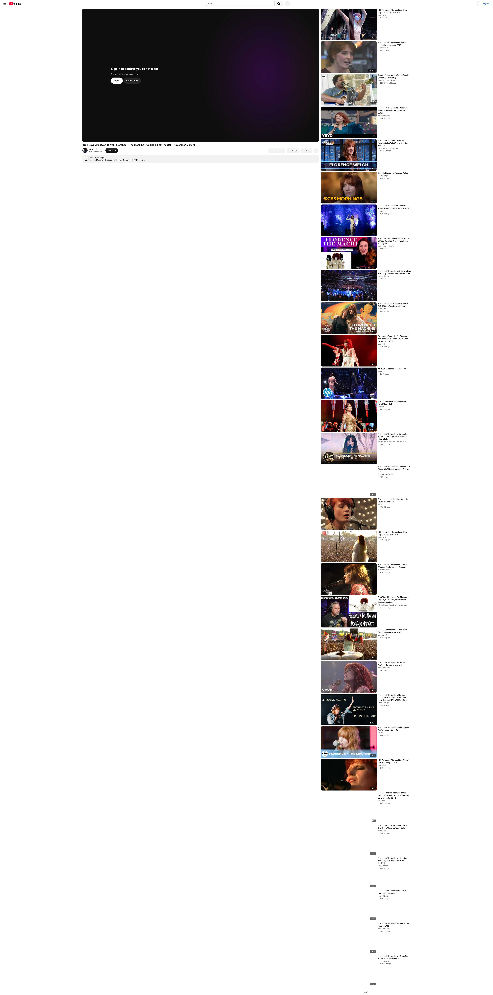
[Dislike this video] (281, 150)
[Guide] (4, 3)
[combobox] (241, 3)
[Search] (278, 3)
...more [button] (141, 160)
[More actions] (316, 150)
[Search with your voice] (287, 3)
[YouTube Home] (15, 3)
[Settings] (473, 3)
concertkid (94, 149)
